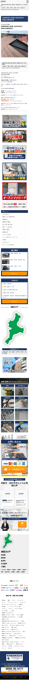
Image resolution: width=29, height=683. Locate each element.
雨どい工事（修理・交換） (8, 224)
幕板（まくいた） (5, 629)
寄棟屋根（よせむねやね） (7, 637)
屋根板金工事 (5, 232)
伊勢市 (19, 569)
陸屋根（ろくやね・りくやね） (8, 614)
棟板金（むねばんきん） (7, 633)
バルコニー (4, 608)
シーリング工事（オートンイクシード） (10, 237)
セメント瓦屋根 (20, 614)
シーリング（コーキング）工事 (14, 606)
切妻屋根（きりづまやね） (20, 637)
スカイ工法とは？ (6, 214)
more (15, 273)
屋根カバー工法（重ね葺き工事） (9, 216)
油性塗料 (21, 604)
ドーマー (23, 642)
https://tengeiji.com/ (5, 76)
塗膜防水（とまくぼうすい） (8, 612)
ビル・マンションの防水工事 (8, 244)
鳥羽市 (3, 561)
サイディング (22, 602)
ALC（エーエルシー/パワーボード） (9, 604)
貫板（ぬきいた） (13, 635)
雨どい (24, 631)
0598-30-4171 (13, 80)
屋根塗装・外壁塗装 (6, 221)
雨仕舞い (4, 600)
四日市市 (7, 572)
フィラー (4, 602)
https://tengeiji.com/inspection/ (16, 100)
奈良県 (3, 555)
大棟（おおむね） (5, 639)
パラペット (4, 646)
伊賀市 (18, 572)
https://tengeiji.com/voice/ (11, 92)
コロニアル (10, 648)
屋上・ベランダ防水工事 (7, 226)
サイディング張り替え (7, 234)
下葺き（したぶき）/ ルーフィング (9, 623)
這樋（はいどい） (15, 629)
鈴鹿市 (23, 572)
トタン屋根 (20, 617)
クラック (13, 600)
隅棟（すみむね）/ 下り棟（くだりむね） (10, 642)
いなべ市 (3, 569)
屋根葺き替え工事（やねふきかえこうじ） (10, 621)
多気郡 (13, 572)
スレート (4, 648)
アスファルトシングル (18, 646)
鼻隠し (3, 644)
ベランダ (10, 608)
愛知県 (3, 558)
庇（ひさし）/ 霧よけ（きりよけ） (18, 625)
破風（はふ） (4, 635)
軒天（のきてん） (17, 633)
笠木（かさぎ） (5, 625)
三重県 (3, 566)
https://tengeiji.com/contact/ (12, 109)
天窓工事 (4, 239)
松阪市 (24, 569)
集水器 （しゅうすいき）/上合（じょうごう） (11, 631)
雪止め (22, 621)
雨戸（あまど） (14, 627)
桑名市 (9, 569)
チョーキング (20, 600)
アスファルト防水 (18, 608)
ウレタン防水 (4, 610)
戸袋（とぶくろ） (5, 627)
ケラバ (20, 635)
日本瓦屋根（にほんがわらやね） (9, 617)
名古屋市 (4, 563)
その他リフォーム (6, 242)
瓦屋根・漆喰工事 (6, 229)
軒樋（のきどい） (10, 644)
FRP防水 (10, 646)
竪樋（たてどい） (20, 644)
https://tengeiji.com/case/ (11, 90)
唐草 (9, 600)
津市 (2, 572)
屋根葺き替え (5, 219)
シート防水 (12, 610)
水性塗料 (4, 606)
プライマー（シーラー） (13, 602)
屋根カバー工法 (5, 619)
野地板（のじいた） (22, 623)
